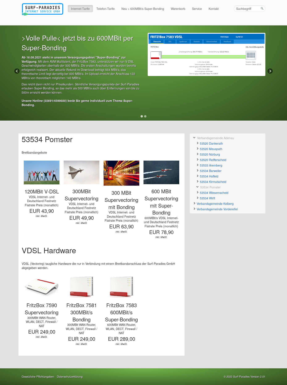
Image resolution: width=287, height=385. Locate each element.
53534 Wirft (207, 198)
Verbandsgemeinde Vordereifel (217, 209)
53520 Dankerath (211, 143)
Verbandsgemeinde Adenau (215, 138)
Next (270, 71)
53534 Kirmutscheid (212, 182)
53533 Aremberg (210, 165)
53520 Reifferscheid (212, 160)
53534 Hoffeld (208, 176)
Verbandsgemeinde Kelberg (215, 203)
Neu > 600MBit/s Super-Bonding (142, 9)
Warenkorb (178, 9)
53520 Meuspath (210, 149)
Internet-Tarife (80, 9)
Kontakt (214, 9)
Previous (17, 71)
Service (197, 9)
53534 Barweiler (210, 171)
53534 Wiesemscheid (213, 193)
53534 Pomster (210, 187)
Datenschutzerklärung (70, 376)
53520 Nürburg (209, 154)
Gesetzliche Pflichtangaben (38, 376)
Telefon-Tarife (105, 9)
